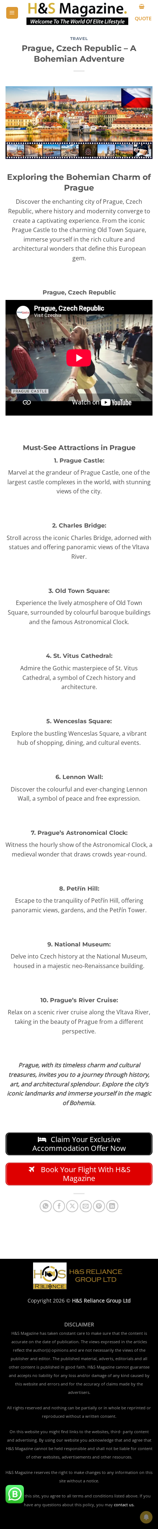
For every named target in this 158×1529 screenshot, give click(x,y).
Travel (79, 38)
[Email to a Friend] (86, 1206)
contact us (123, 1504)
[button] (12, 13)
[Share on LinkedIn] (112, 1206)
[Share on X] (72, 1206)
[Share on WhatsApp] (46, 1206)
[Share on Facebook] (59, 1206)
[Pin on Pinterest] (99, 1206)
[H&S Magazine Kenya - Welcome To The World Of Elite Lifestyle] (77, 13)
